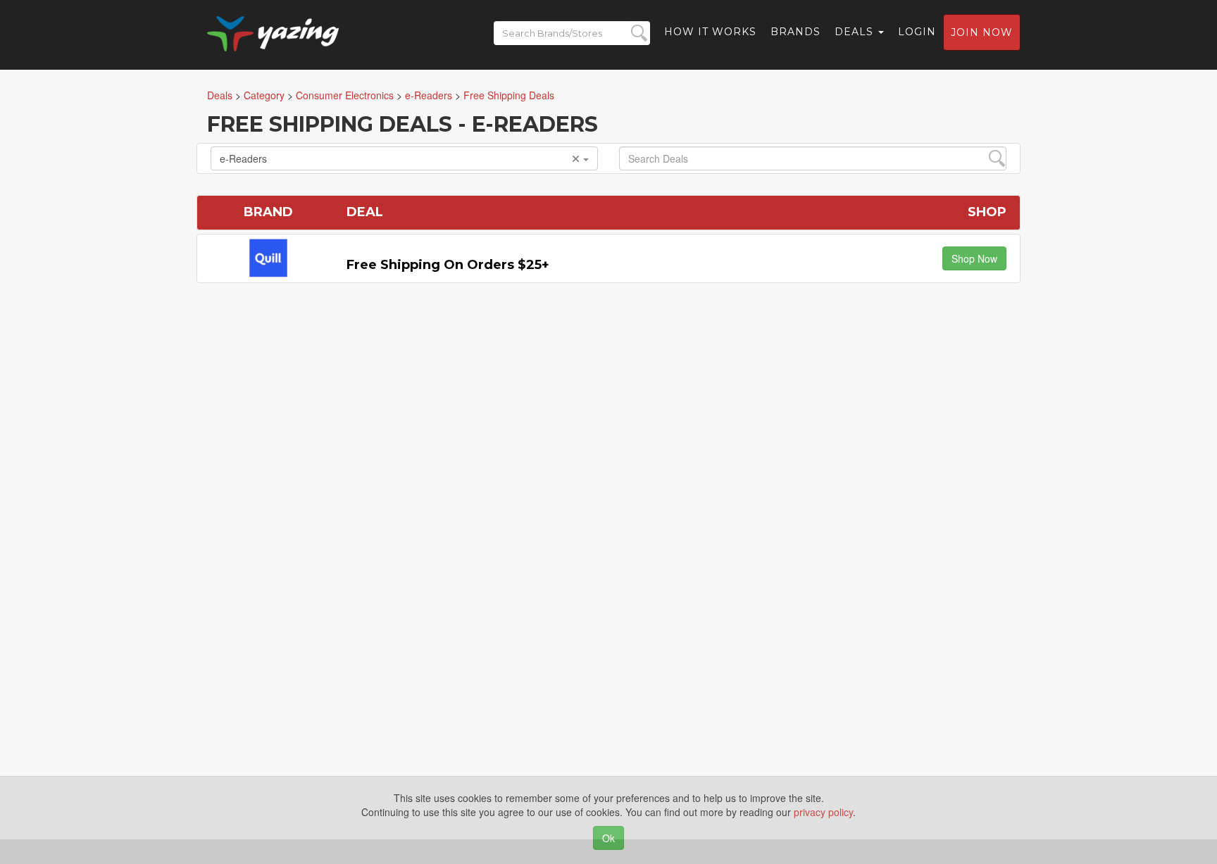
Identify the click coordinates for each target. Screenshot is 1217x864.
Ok (608, 838)
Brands (795, 31)
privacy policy (823, 812)
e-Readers (243, 158)
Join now (982, 32)
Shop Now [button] (974, 258)
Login (917, 31)
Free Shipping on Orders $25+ (448, 265)
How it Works (710, 31)
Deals (856, 31)
